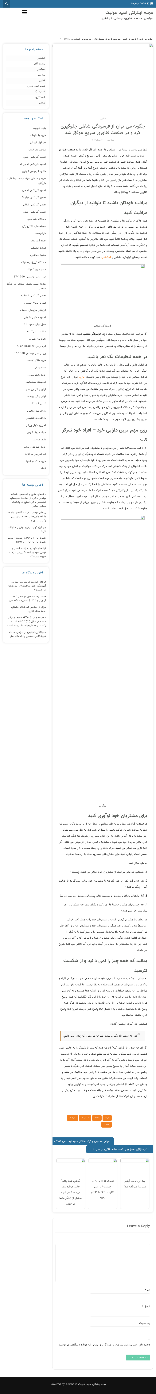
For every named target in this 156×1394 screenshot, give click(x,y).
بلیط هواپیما (39, 128)
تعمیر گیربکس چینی (34, 212)
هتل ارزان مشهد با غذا (34, 325)
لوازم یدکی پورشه (36, 397)
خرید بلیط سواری (37, 375)
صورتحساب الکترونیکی (34, 226)
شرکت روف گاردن (36, 433)
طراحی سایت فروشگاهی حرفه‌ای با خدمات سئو (27, 634)
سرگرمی (41, 69)
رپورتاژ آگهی (39, 64)
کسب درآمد (39, 92)
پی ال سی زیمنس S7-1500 (30, 353)
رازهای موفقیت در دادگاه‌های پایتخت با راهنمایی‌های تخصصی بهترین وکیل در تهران (26, 517)
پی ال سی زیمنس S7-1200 (30, 277)
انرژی (82, 377)
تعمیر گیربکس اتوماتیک (33, 296)
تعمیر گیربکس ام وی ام (33, 164)
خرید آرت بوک (38, 241)
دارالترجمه (40, 234)
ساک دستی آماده (36, 332)
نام (147, 1290)
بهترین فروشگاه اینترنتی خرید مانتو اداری (28, 609)
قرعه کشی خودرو (36, 86)
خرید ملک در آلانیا (36, 461)
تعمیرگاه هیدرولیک (35, 382)
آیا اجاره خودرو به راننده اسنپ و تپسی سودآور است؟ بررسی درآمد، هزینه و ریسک (27, 553)
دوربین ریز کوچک (36, 270)
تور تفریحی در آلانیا (35, 454)
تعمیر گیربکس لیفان (34, 205)
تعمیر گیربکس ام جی (34, 190)
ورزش (42, 103)
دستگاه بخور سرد (36, 219)
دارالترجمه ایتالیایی (36, 411)
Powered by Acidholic (63, 1384)
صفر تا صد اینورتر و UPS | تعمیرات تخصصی (27, 598)
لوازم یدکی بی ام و (36, 389)
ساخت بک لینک (37, 150)
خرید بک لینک (38, 135)
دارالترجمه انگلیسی (36, 418)
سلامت (41, 75)
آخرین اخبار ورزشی (35, 425)
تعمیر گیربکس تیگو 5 (34, 198)
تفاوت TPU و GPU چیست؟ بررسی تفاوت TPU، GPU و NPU (26, 540)
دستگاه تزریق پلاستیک (33, 262)
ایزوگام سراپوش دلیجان (33, 310)
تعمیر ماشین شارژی (35, 317)
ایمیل (146, 1307)
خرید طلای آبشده (36, 361)
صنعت (97, 1118)
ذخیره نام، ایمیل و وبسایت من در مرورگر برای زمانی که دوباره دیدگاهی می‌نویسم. (104, 1345)
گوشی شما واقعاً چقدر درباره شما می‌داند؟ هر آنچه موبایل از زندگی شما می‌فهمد (70, 1192)
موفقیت (106, 1124)
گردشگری (40, 97)
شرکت (107, 1118)
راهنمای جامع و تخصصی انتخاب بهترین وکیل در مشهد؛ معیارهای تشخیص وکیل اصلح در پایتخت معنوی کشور (28, 500)
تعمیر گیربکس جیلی (34, 157)
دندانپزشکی (40, 368)
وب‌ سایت (144, 1323)
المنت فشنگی (38, 248)
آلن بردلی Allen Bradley (31, 346)
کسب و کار (85, 1118)
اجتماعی (106, 257)
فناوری (103, 118)
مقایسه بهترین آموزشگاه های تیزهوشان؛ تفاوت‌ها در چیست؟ (27, 586)
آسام (43, 469)
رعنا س (110, 140)
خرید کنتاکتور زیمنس (34, 447)
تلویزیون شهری (37, 339)
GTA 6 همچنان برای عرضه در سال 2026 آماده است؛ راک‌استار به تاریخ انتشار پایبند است (26, 622)
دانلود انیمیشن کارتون (34, 171)
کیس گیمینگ (38, 404)
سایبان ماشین (38, 255)
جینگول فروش (38, 143)
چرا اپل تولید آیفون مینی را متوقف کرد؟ (27, 529)
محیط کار (73, 1118)
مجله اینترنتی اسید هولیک (129, 12)
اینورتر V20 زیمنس (35, 303)
